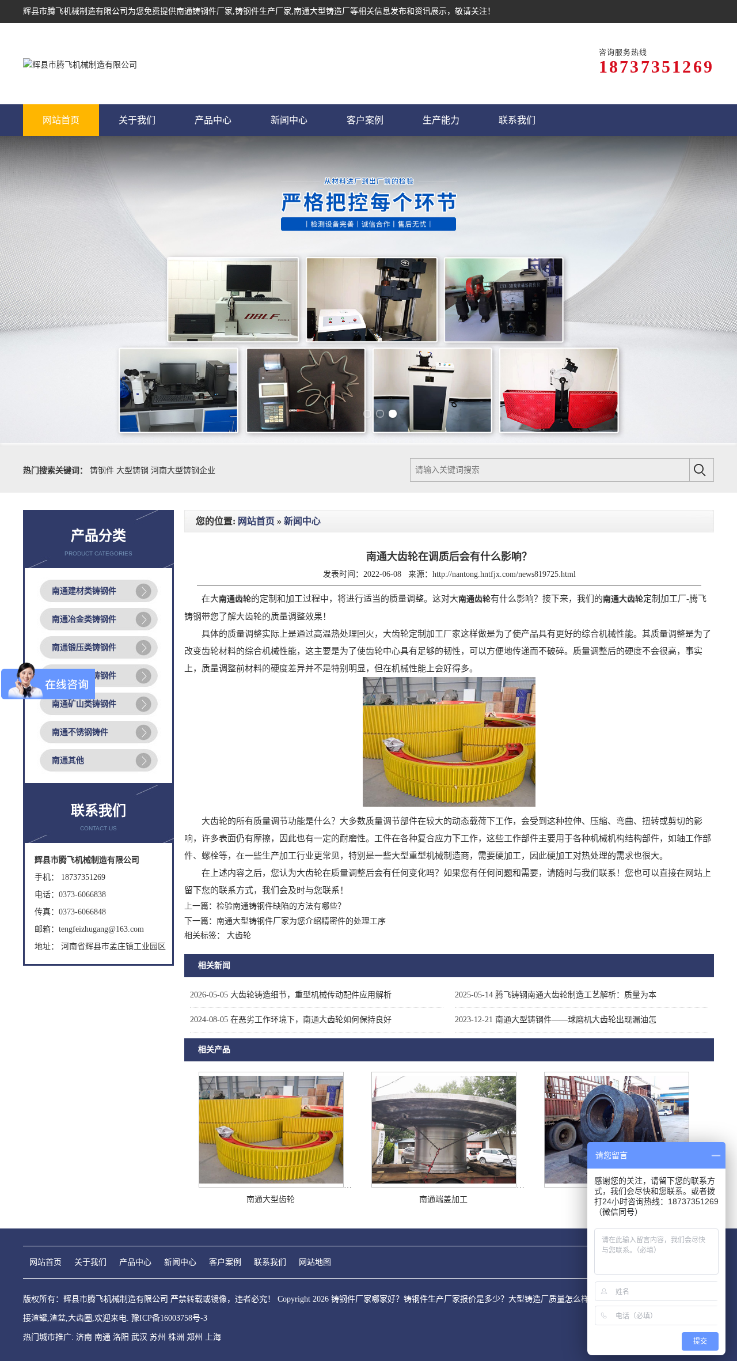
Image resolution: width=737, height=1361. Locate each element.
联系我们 (270, 1262)
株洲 (176, 1337)
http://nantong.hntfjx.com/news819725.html (504, 574)
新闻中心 (302, 521)
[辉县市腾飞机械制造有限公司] (80, 63)
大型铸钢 (133, 470)
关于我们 (90, 1262)
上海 (213, 1337)
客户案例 (225, 1262)
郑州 (195, 1337)
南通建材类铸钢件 (84, 591)
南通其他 (68, 760)
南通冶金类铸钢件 (84, 619)
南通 (102, 1337)
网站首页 (256, 521)
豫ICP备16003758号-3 (169, 1318)
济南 (84, 1337)
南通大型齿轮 (270, 1199)
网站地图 (315, 1262)
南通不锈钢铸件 (80, 732)
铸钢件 (103, 470)
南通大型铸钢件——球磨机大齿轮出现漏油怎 (555, 1019)
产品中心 (135, 1262)
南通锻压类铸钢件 (84, 647)
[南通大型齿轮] (271, 1185)
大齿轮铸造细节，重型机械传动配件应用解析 (291, 994)
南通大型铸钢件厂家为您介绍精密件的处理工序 (301, 921)
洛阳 (121, 1337)
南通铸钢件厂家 (204, 11)
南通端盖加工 (443, 1199)
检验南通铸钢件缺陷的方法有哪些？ (280, 906)
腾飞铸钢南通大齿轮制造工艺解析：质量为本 (555, 994)
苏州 (158, 1337)
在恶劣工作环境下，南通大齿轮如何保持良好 (291, 1019)
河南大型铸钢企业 (183, 470)
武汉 (139, 1337)
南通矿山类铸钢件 (84, 704)
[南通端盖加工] (443, 1185)
